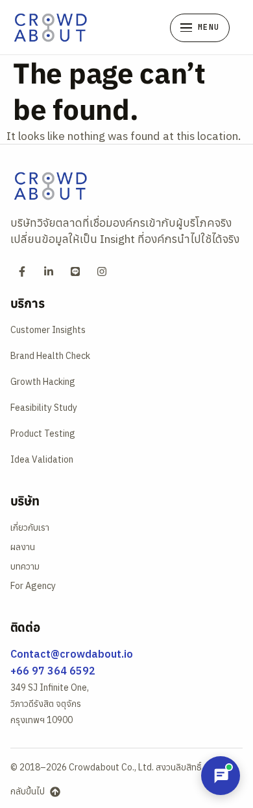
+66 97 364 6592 (52, 670)
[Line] (75, 271)
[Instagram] (102, 271)
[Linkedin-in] (48, 271)
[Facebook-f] (22, 271)
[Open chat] (220, 775)
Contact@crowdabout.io (71, 653)
